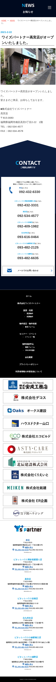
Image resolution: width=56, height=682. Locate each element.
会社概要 (29, 357)
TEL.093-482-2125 (22, 647)
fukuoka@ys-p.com (28, 552)
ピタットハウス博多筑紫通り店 (27, 559)
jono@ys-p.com (28, 669)
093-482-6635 (28, 258)
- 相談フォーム (29, 347)
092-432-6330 (29, 192)
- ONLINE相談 (29, 350)
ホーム (29, 296)
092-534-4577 (28, 216)
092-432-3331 (28, 205)
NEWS (12, 21)
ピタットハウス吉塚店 (28, 598)
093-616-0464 (28, 237)
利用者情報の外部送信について (28, 371)
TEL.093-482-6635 (22, 667)
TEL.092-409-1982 (22, 608)
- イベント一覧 (29, 337)
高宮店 (28, 579)
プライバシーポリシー (28, 364)
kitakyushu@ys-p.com (27, 630)
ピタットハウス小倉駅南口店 (28, 637)
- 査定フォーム (29, 327)
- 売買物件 (28, 317)
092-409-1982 (28, 226)
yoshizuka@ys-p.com (28, 610)
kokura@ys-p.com (27, 649)
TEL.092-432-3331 (22, 569)
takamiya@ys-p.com (28, 591)
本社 (28, 540)
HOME (3, 21)
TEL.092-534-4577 (22, 589)
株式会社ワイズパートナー (28, 303)
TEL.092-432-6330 (22, 550)
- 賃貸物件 (28, 313)
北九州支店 (28, 618)
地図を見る (29, 547)
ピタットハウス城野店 (28, 657)
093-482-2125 (28, 247)
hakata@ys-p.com (27, 571)
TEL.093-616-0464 (22, 628)
